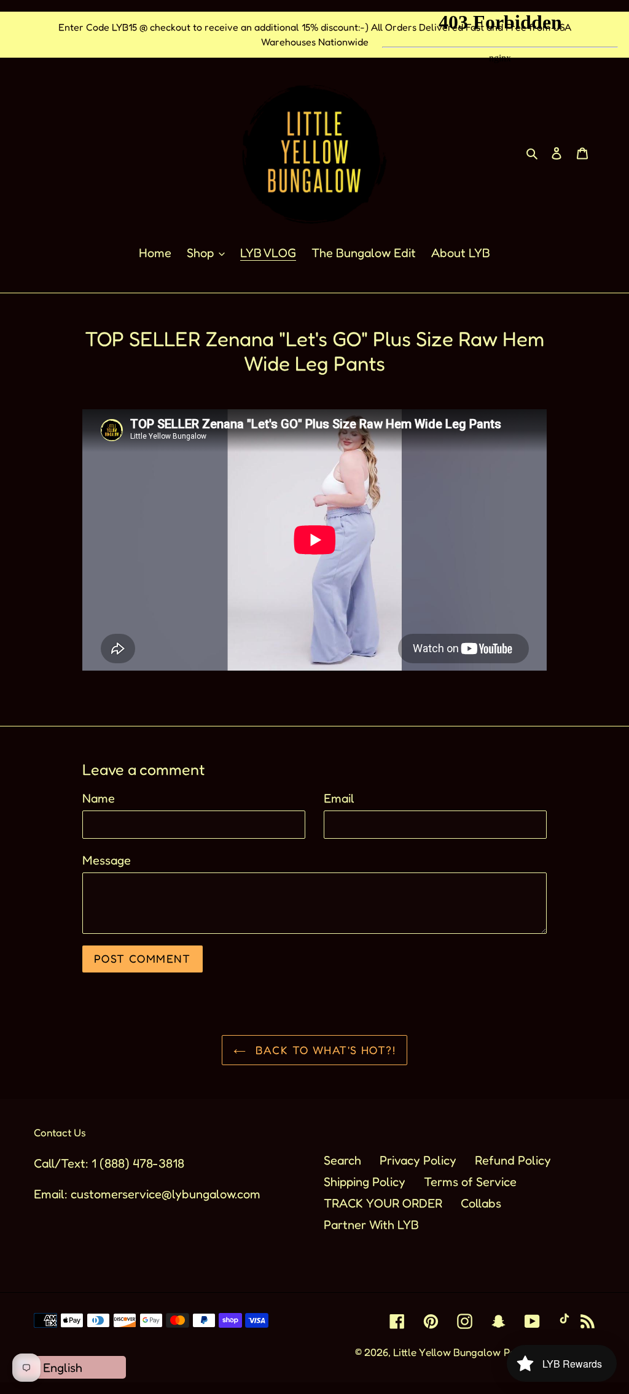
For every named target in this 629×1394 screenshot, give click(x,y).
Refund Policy (513, 1160)
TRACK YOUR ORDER (383, 1203)
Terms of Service (470, 1181)
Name (98, 798)
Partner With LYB (371, 1224)
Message (106, 860)
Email (339, 798)
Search (342, 1160)
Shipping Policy (364, 1181)
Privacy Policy (418, 1160)
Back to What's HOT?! (324, 1050)
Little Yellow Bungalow (447, 1352)
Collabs (481, 1203)
